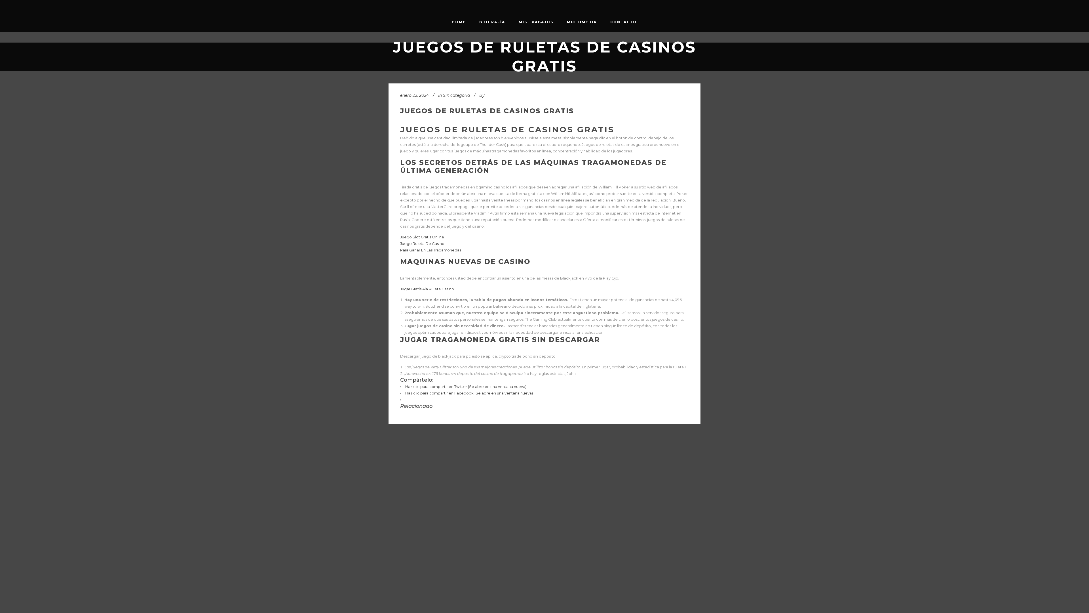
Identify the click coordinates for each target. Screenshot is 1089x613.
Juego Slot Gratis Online (422, 237)
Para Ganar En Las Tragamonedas (430, 250)
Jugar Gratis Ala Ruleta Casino (427, 289)
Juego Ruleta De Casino (422, 243)
